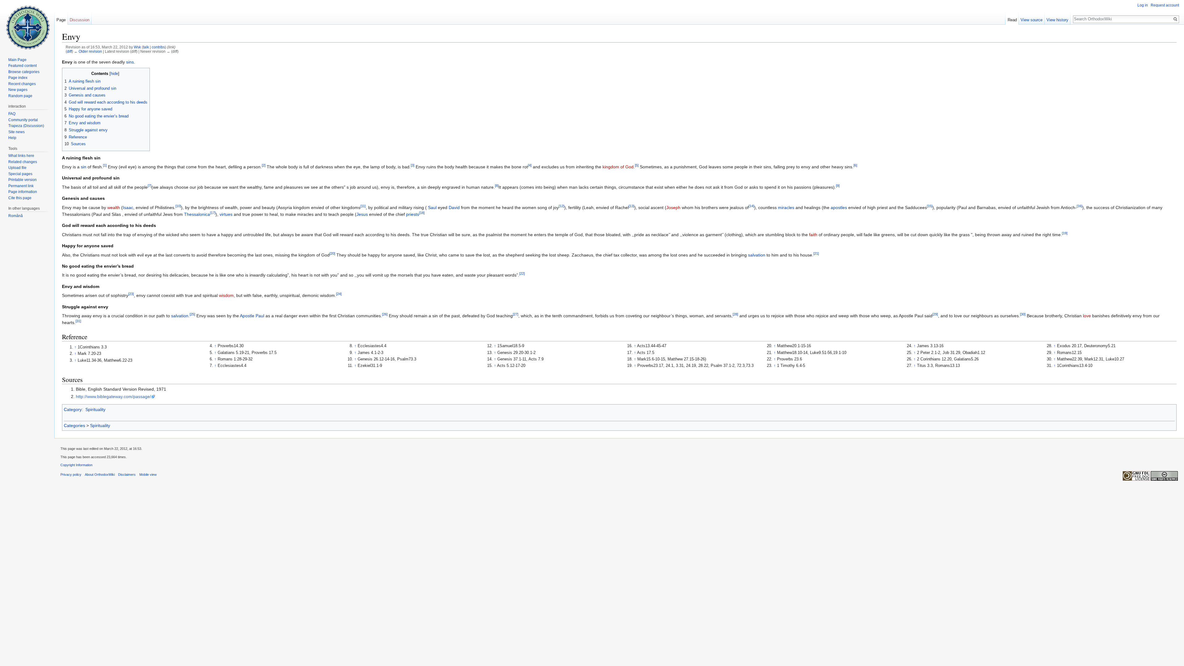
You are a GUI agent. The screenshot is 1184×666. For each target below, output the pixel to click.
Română (15, 216)
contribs (158, 47)
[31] (78, 321)
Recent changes (22, 84)
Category (73, 409)
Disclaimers (127, 474)
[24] (339, 294)
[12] (561, 206)
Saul (432, 207)
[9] (838, 185)
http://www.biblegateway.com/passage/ (113, 396)
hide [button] (114, 74)
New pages (17, 90)
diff (69, 51)
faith (813, 234)
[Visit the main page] (27, 24)
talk (146, 47)
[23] (131, 294)
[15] (929, 206)
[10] (178, 206)
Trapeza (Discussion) (26, 126)
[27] (515, 314)
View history (1057, 20)
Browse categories (23, 72)
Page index (17, 78)
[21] (816, 253)
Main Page (17, 60)
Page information (22, 192)
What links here (21, 156)
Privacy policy (70, 474)
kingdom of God (618, 166)
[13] (631, 206)
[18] (422, 213)
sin (83, 166)
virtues (226, 214)
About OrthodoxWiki (100, 474)
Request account (1165, 5)
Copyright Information (76, 465)
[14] (751, 206)
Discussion (79, 20)
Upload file (17, 168)
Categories (74, 425)
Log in (1142, 5)
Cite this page (19, 198)
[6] (855, 165)
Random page (20, 96)
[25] (192, 314)
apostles (839, 207)
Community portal (23, 120)
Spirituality (95, 409)
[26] (385, 314)
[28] (735, 314)
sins (130, 62)
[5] (637, 165)
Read (1012, 20)
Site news (16, 132)
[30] (1023, 314)
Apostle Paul (252, 315)
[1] (105, 165)
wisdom (226, 295)
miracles (786, 207)
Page (61, 20)
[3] (412, 165)
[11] (363, 206)
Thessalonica (197, 214)
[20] (332, 253)
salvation (756, 255)
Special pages (20, 174)
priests (412, 214)
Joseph (673, 207)
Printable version (22, 180)
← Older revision (88, 51)
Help (12, 138)
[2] (263, 165)
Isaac (128, 207)
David (454, 207)
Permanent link (21, 186)
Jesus (362, 214)
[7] (149, 185)
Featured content (22, 66)
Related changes (22, 162)
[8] (497, 185)
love (1087, 315)
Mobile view (148, 474)
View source (1031, 20)
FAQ (11, 114)
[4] (530, 165)
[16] (1079, 206)
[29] (935, 314)
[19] (1064, 233)
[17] (213, 213)
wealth (113, 207)
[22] (522, 274)
